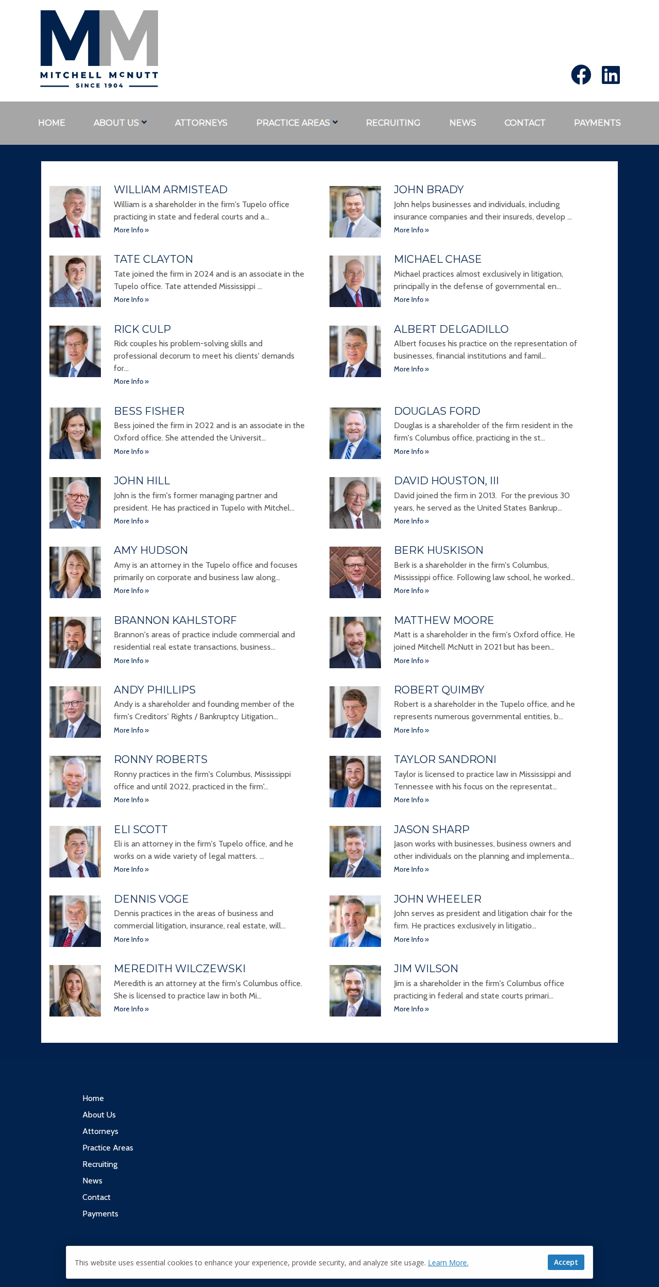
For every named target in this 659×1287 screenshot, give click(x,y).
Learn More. (448, 1262)
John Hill (142, 481)
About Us (116, 123)
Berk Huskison (438, 550)
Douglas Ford (437, 411)
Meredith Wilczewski (180, 968)
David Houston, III (446, 481)
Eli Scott (141, 829)
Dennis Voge (151, 899)
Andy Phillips (155, 690)
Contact (525, 123)
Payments (597, 123)
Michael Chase (438, 259)
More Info (129, 230)
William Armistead (171, 189)
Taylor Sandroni (445, 759)
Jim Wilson (426, 968)
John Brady (429, 189)
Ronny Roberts (160, 759)
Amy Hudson (151, 550)
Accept (566, 1262)
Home (51, 123)
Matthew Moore (444, 620)
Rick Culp (142, 329)
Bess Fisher (149, 411)
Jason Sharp (432, 829)
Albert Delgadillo (451, 329)
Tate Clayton (153, 259)
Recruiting (393, 123)
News (462, 123)
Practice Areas (293, 123)
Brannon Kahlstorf (175, 620)
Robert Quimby (439, 690)
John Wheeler (437, 899)
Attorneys (201, 123)
